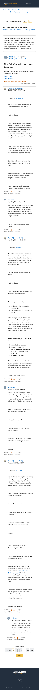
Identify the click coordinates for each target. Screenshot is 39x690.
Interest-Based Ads (19, 681)
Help (19, 680)
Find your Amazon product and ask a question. (19, 30)
